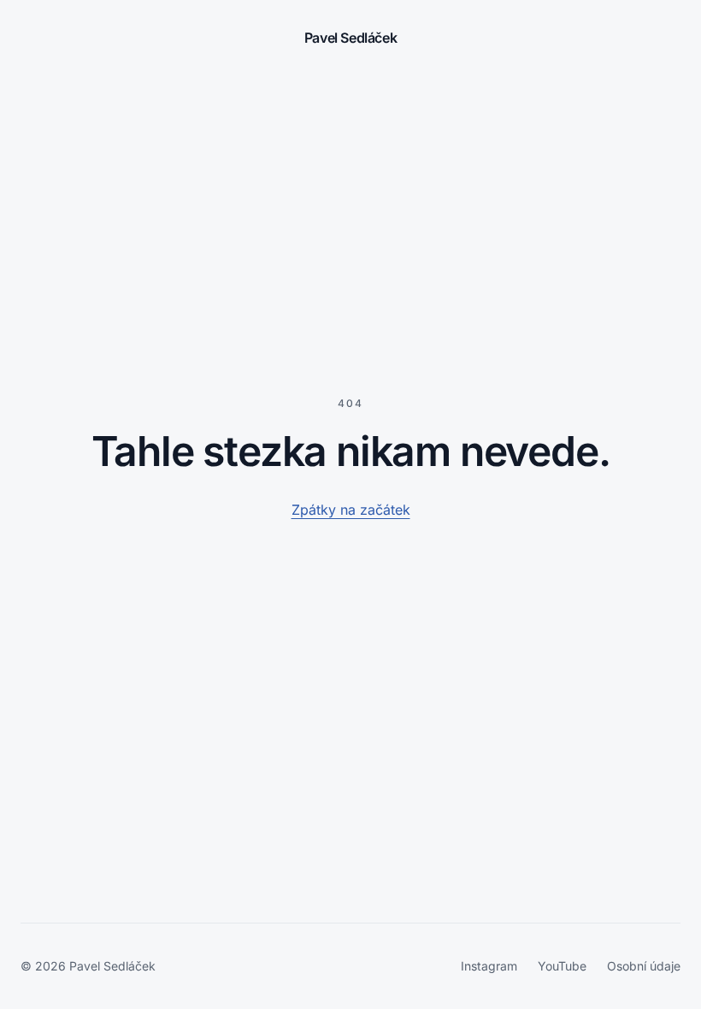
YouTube (562, 966)
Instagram (489, 966)
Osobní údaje (643, 966)
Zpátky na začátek (351, 509)
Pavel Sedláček (350, 37)
